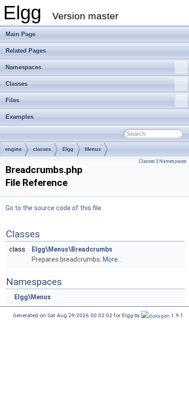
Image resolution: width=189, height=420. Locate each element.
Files (12, 100)
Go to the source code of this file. (54, 208)
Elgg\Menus (32, 297)
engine (13, 149)
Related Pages (26, 50)
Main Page (20, 34)
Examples (19, 116)
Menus (93, 149)
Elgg (67, 149)
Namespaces (23, 67)
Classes (17, 83)
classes (42, 149)
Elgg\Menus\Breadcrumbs (72, 249)
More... (112, 259)
